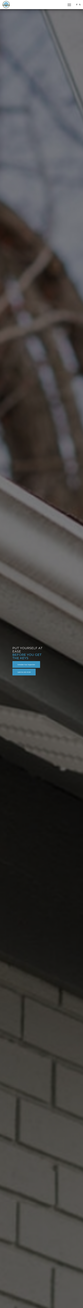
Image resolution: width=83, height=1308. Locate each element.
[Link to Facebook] (76, 4)
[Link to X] (79, 4)
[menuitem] (68, 4)
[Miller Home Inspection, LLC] (6, 4)
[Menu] (68, 4)
